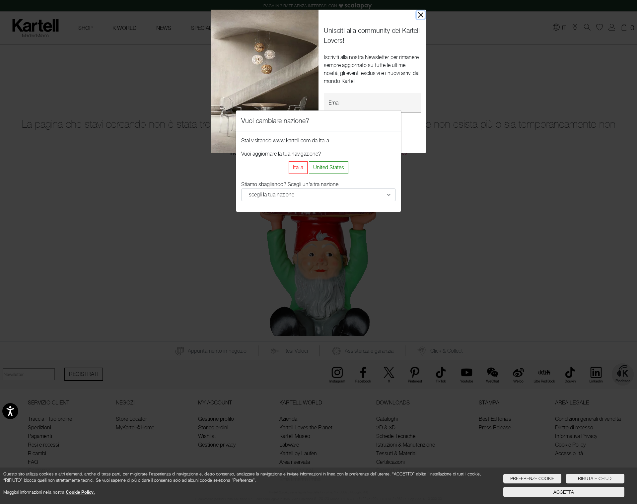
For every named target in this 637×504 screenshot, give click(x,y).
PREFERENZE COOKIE (532, 478)
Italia (298, 167)
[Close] (421, 15)
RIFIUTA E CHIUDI (595, 478)
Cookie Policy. (80, 492)
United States (328, 167)
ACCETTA (563, 492)
